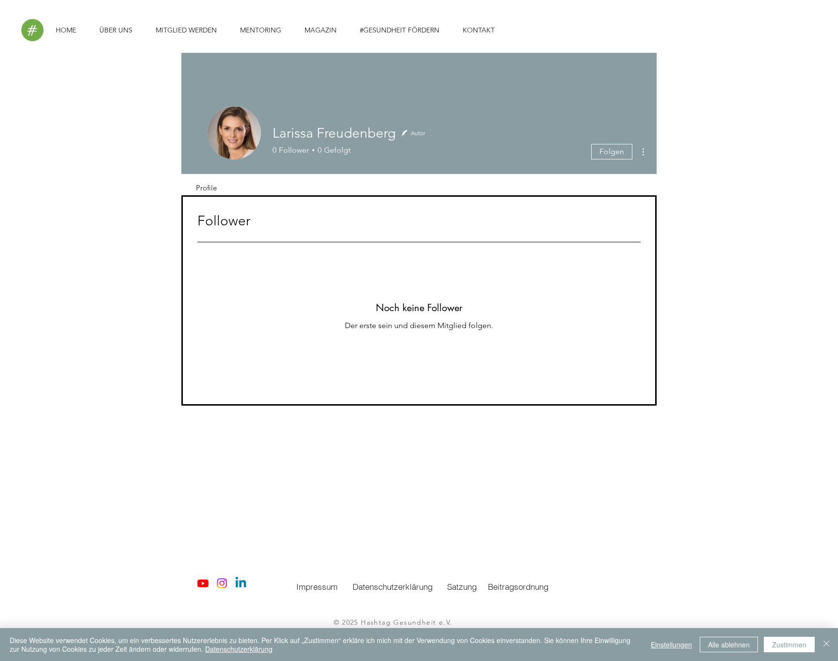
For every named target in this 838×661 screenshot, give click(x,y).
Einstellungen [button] (671, 644)
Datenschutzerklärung (239, 649)
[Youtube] (203, 583)
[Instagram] (221, 583)
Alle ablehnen (729, 644)
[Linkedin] (240, 583)
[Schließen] (826, 644)
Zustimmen (789, 644)
